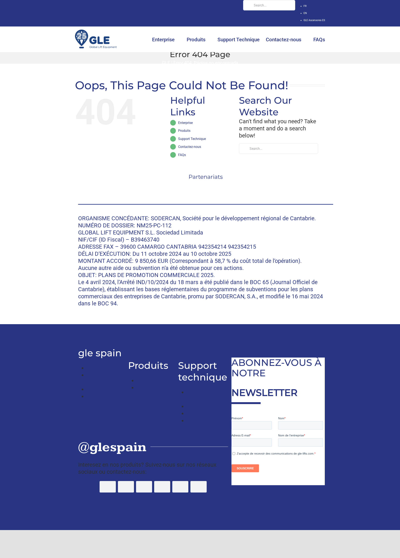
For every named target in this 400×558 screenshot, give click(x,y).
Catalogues (200, 406)
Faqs (192, 413)
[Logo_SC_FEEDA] (139, 185)
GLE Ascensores (314, 20)
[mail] (198, 486)
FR (305, 6)
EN (305, 13)
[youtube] (144, 486)
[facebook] (108, 486)
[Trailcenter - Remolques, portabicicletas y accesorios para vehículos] (79, 334)
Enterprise (185, 123)
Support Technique (192, 139)
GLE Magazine (104, 389)
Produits (184, 131)
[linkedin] (162, 486)
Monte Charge (154, 380)
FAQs (182, 155)
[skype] (180, 486)
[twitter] (126, 486)
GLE (166, 62)
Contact (96, 396)
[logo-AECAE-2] (272, 185)
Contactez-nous (189, 147)
